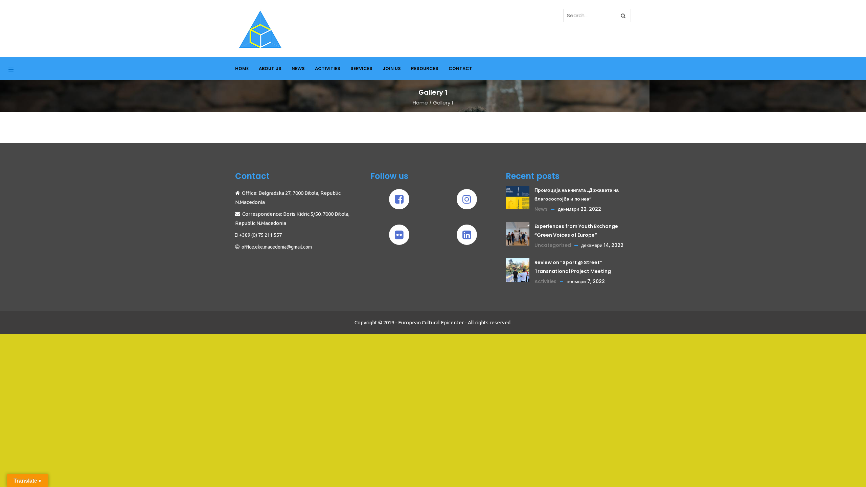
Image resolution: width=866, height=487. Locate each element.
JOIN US (392, 68)
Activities (545, 281)
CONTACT (460, 68)
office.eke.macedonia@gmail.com (277, 247)
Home (420, 102)
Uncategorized (552, 245)
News (541, 209)
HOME (242, 68)
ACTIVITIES (327, 68)
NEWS (298, 68)
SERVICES (361, 68)
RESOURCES (424, 68)
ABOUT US (270, 68)
